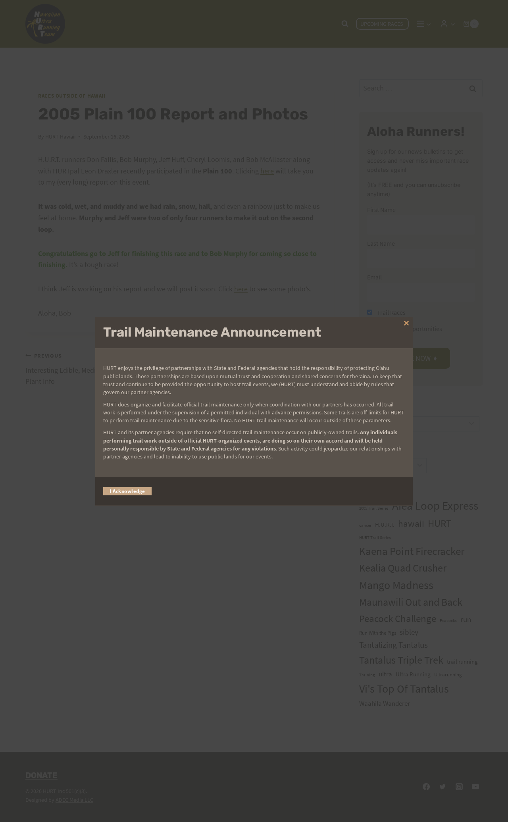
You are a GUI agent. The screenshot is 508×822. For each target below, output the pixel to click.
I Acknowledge (127, 490)
